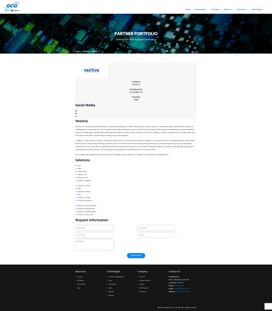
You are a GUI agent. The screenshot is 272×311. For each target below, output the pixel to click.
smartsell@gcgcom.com (182, 289)
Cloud (110, 280)
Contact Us (143, 292)
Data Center (112, 284)
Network (111, 292)
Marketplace (257, 9)
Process (80, 277)
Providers (215, 9)
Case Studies (81, 284)
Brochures (80, 280)
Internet (111, 295)
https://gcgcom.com (183, 292)
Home (188, 9)
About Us (227, 9)
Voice (110, 288)
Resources (241, 9)
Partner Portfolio (145, 280)
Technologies (200, 9)
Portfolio (86, 52)
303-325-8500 (179, 286)
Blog (78, 288)
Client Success (144, 288)
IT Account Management (116, 277)
